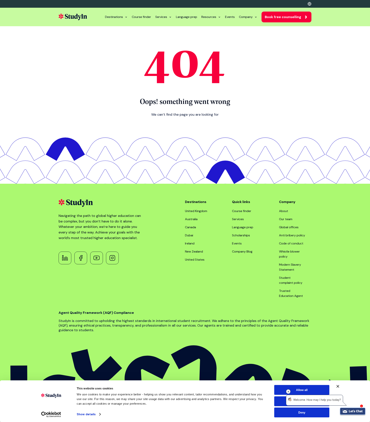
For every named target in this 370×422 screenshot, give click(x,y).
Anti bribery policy (292, 235)
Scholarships (241, 235)
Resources (208, 17)
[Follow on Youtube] (96, 258)
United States (194, 260)
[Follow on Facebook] (80, 258)
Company (246, 17)
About (283, 211)
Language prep (186, 17)
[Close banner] (337, 386)
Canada (190, 227)
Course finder (141, 17)
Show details (86, 414)
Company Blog (242, 251)
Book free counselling (283, 17)
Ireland (189, 243)
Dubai (189, 235)
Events (230, 17)
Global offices (289, 227)
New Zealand (194, 251)
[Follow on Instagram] (112, 258)
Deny (301, 412)
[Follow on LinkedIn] (65, 258)
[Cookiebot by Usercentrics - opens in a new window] (51, 414)
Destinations (114, 17)
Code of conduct (291, 243)
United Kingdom (196, 211)
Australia (191, 219)
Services (161, 17)
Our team (285, 219)
